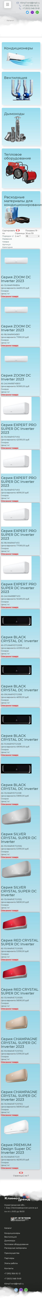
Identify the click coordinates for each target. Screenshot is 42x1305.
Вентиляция (10, 1237)
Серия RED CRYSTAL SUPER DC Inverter (19, 942)
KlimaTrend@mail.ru (14, 1284)
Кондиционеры (12, 1233)
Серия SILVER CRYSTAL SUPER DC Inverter (19, 838)
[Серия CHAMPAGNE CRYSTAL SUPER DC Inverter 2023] (16, 1023)
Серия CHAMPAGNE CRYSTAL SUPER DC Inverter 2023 (19, 1043)
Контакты (8, 1268)
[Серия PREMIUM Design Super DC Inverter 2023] (16, 1129)
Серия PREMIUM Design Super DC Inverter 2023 (16, 1149)
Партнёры (9, 1258)
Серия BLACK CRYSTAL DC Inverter (19, 639)
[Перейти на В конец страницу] (19, 230)
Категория (7, 247)
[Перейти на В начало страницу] (16, 230)
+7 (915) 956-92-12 (12, 1273)
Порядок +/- (8, 236)
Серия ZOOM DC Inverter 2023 (16, 279)
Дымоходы (9, 1241)
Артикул (6, 244)
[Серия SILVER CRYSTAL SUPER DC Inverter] (16, 818)
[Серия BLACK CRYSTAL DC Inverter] (16, 621)
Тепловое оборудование (16, 1244)
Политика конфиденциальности (21, 1298)
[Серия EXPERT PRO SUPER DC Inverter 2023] (16, 409)
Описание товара (9, 296)
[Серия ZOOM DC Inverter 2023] (16, 261)
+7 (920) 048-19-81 (31, 8)
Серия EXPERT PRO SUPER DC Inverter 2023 (18, 429)
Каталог (8, 1228)
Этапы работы (11, 1263)
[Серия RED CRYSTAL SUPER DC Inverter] (16, 924)
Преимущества (11, 1253)
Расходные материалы (15, 1248)
